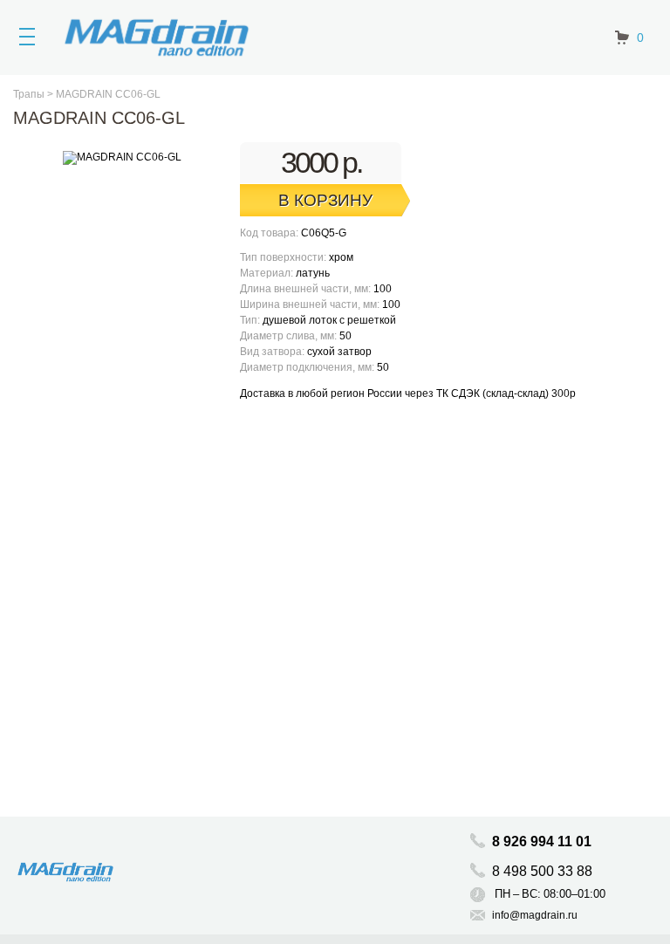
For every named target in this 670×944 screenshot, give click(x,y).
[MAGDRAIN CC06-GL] (122, 164)
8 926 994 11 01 (541, 841)
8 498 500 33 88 (544, 871)
